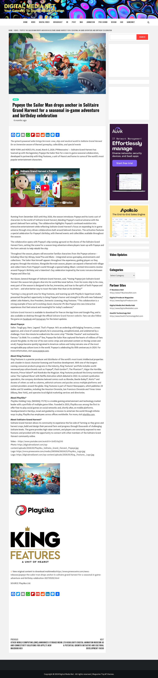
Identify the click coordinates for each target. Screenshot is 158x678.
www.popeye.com (40, 350)
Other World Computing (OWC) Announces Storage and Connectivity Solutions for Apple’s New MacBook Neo (34, 644)
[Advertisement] (57, 616)
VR (67, 22)
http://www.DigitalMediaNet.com (124, 308)
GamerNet (131, 22)
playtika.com (89, 414)
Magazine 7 (97, 674)
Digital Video (44, 22)
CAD (121, 22)
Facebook (27, 319)
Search (142, 37)
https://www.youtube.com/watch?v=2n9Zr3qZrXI (40, 441)
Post (74, 22)
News (33, 22)
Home (25, 22)
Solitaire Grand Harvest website (67, 315)
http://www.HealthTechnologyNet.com (126, 316)
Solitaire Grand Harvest (21, 312)
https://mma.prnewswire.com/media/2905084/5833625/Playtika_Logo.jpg (50, 451)
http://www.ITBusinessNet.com (123, 292)
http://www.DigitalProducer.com (123, 300)
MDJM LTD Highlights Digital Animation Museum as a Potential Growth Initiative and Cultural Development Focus (80, 644)
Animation (91, 22)
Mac (81, 22)
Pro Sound (103, 22)
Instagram (41, 319)
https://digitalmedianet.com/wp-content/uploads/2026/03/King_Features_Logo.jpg (55, 454)
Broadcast (57, 22)
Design (113, 22)
